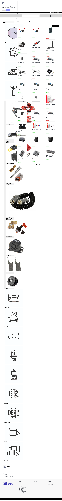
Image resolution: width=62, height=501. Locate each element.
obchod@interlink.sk (7, 475)
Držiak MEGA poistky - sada (36, 47)
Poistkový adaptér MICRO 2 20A (36, 129)
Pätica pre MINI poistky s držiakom (21, 117)
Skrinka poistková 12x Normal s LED (22, 159)
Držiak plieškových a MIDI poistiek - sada (49, 76)
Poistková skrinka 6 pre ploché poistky (50, 117)
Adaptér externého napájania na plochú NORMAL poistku (36, 34)
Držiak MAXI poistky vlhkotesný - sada (50, 34)
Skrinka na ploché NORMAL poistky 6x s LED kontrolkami (50, 143)
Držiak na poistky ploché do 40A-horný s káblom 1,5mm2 (36, 62)
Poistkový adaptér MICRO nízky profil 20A (50, 129)
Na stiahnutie (30, 13)
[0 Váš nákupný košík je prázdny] (54, 16)
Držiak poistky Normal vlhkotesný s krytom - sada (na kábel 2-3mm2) (36, 89)
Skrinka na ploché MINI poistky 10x (22, 143)
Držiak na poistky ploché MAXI (22, 75)
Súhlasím (8, 10)
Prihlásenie (52, 12)
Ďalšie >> (39, 164)
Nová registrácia (57, 12)
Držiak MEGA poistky (20, 49)
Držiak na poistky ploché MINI (36, 75)
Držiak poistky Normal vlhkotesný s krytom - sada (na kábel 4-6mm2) (50, 89)
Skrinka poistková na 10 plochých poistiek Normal (49, 156)
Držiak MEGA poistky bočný (50, 50)
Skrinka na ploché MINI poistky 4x (36, 143)
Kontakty (25, 13)
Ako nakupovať (12, 13)
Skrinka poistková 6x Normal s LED (36, 158)
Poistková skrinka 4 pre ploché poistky (36, 117)
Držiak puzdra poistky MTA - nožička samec (21, 101)
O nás (7, 13)
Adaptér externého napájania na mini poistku (22, 34)
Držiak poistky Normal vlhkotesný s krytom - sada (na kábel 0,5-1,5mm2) (21, 89)
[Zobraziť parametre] (55, 26)
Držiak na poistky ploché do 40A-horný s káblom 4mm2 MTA (50, 63)
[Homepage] (4, 13)
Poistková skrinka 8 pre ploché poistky (22, 131)
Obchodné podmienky (19, 13)
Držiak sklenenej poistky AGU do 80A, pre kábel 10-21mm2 (50, 104)
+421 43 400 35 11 (5, 472)
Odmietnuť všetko (4, 10)
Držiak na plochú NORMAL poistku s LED (21, 62)
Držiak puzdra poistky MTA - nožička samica (36, 101)
